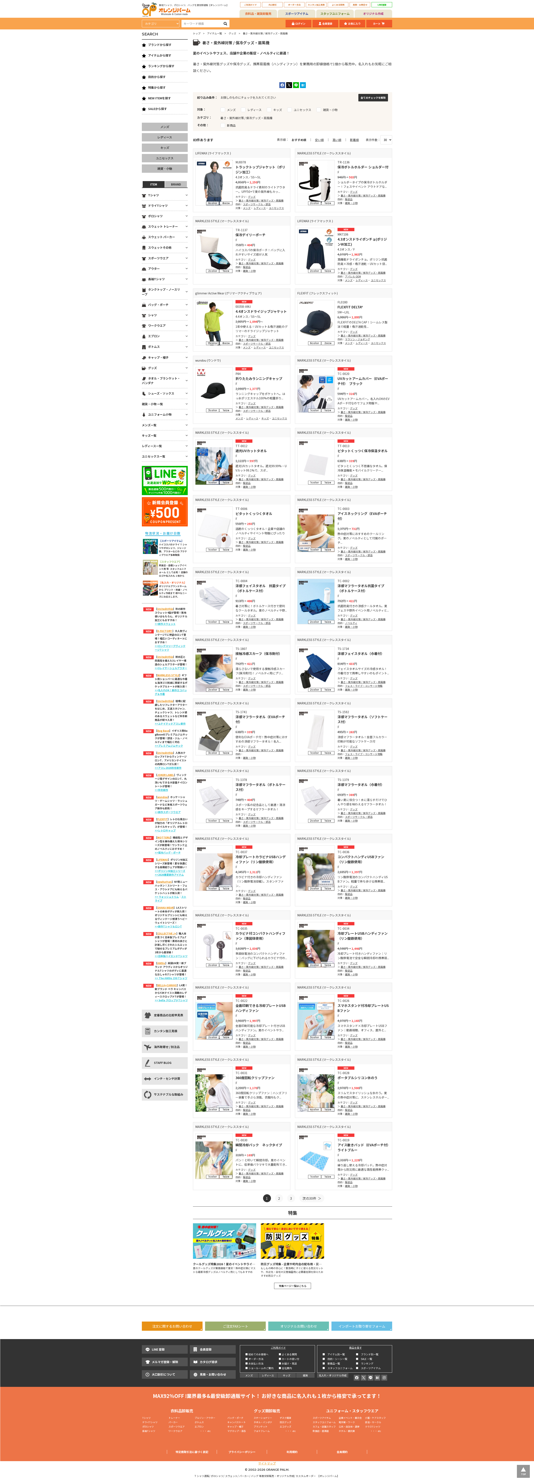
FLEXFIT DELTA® (350, 306)
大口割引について (163, 1374)
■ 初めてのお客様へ (256, 1354)
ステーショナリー (263, 1417)
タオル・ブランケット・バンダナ (161, 380)
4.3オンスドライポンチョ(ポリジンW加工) (362, 242)
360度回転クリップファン (255, 1077)
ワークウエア (157, 325)
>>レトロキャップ (165, 830)
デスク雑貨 (285, 1417)
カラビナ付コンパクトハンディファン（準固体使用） (260, 936)
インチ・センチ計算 (167, 1078)
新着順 (354, 140)
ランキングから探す (161, 66)
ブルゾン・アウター (205, 1417)
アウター (154, 268)
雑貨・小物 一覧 (152, 404)
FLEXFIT (162, 819)
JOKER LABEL (165, 775)
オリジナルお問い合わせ (298, 1326)
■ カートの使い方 (289, 1359)
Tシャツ (153, 195)
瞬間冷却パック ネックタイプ (259, 1144)
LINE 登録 (158, 1349)
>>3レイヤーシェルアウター (171, 668)
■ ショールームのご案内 (259, 1368)
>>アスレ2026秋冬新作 (168, 767)
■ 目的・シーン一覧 (334, 1359)
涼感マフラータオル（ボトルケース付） (261, 787)
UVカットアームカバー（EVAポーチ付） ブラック (363, 381)
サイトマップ (267, 1463)
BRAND (176, 184)
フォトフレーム (262, 1431)
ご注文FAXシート (235, 1326)
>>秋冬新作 (161, 790)
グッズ (232, 33)
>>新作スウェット (165, 624)
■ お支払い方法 (254, 1363)
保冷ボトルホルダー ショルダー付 (363, 166)
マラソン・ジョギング (357, 339)
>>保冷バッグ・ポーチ (168, 852)
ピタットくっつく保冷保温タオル (363, 450)
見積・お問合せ (360, 4)
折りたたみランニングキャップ (259, 378)
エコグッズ (285, 1426)
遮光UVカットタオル (251, 450)
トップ (196, 33)
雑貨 (305, 1375)
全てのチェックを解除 (373, 97)
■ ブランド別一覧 (367, 1354)
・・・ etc (203, 1431)
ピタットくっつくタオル (254, 513)
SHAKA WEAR (165, 907)
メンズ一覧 (149, 425)
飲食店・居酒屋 (321, 1431)
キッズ (265, 418)
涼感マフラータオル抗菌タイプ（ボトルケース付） (361, 588)
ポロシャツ (155, 216)
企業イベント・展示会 (350, 1417)
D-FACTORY (164, 631)
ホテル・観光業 (347, 1431)
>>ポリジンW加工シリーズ (170, 871)
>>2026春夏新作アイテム (169, 874)
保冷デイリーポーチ (251, 234)
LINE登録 (382, 4)
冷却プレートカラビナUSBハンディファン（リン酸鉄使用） (261, 859)
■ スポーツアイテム (368, 1368)
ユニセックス (276, 208)
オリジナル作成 (373, 13)
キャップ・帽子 (158, 357)
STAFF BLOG (162, 1063)
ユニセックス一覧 (153, 456)
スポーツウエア (158, 258)
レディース (260, 208)
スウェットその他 (159, 247)
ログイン (300, 23)
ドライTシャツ (158, 205)
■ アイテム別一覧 (333, 1354)
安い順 (319, 140)
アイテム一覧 (214, 33)
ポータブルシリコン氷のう (358, 1077)
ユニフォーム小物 (159, 414)
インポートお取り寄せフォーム (362, 1326)
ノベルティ (351, 623)
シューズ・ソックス (161, 393)
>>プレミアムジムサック (169, 745)
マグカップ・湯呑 (236, 1431)
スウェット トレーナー (163, 226)
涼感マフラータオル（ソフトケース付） (363, 719)
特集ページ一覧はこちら (292, 1286)
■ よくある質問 (288, 1354)
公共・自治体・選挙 (349, 1426)
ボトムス (154, 346)
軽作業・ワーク (347, 1422)
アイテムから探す (159, 55)
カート (376, 23)
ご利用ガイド (250, 4)
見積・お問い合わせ (213, 1374)
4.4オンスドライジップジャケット (261, 311)
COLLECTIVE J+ (166, 933)
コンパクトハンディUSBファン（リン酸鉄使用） (361, 859)
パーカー (174, 1422)
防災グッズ (285, 1422)
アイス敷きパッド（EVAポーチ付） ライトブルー (364, 1147)
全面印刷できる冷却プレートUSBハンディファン (261, 1008)
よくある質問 (338, 4)
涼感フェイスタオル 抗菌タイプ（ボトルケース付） (261, 588)
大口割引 (272, 4)
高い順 (336, 140)
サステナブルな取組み (168, 1094)
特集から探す (157, 87)
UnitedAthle (165, 608)
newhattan (164, 881)
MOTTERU (163, 837)
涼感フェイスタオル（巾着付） (361, 653)
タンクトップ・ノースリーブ (161, 291)
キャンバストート (236, 1422)
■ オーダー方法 (254, 1359)
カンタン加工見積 (316, 4)
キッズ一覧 (149, 435)
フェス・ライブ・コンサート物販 (364, 685)
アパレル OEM (353, 276)
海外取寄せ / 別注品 (167, 1047)
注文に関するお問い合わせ (172, 1326)
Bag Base (163, 730)
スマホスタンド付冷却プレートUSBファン (363, 1008)
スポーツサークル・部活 (257, 204)
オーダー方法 (294, 4)
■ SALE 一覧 (364, 1359)
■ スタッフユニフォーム (338, 1368)
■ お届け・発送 (288, 1363)
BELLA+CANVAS (167, 985)
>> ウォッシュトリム (167, 896)
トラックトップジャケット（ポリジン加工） (260, 169)
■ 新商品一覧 (331, 1363)
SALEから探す (157, 109)
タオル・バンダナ (263, 1422)
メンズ (247, 208)
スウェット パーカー (161, 237)
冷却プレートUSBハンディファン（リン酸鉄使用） (363, 936)
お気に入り (354, 23)
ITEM (153, 184)
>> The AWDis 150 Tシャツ (171, 978)
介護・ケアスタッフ (375, 1417)
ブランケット (260, 1426)
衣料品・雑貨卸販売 (258, 13)
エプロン (154, 336)
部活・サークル (373, 1422)
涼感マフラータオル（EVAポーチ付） (260, 719)
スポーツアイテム (296, 13)
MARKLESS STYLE (168, 675)
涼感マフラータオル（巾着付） (361, 784)
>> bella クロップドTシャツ (171, 1000)
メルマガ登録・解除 (165, 1362)
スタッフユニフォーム (335, 13)
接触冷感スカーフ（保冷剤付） (259, 653)
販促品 (349, 199)
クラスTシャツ (372, 1426)
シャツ (152, 315)
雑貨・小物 (351, 203)
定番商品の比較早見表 (168, 1015)
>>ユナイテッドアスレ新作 (170, 723)
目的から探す (157, 77)
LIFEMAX (162, 859)
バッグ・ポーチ (158, 305)
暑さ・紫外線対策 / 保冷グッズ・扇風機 (261, 200)
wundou (162, 797)
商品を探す (355, 1347)
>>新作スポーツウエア (168, 812)
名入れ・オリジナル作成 (332, 1375)
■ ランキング (366, 1363)
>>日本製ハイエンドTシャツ (171, 956)
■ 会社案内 (285, 1368)
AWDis (161, 963)
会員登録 (327, 23)
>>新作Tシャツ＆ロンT (168, 926)
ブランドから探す (159, 45)
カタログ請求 (208, 1362)
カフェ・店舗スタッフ (324, 1426)
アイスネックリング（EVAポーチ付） (362, 516)
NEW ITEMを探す (159, 98)
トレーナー (174, 1417)
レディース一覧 (152, 446)
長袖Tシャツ (156, 279)
